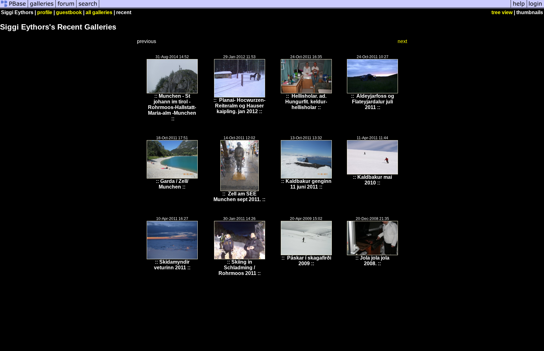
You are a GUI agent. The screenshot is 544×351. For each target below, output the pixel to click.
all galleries (99, 12)
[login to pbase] (535, 7)
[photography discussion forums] (66, 7)
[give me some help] (519, 7)
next (402, 41)
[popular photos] (305, 7)
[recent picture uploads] (42, 7)
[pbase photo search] (87, 7)
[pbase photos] (14, 7)
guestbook (69, 12)
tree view (502, 12)
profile (44, 12)
